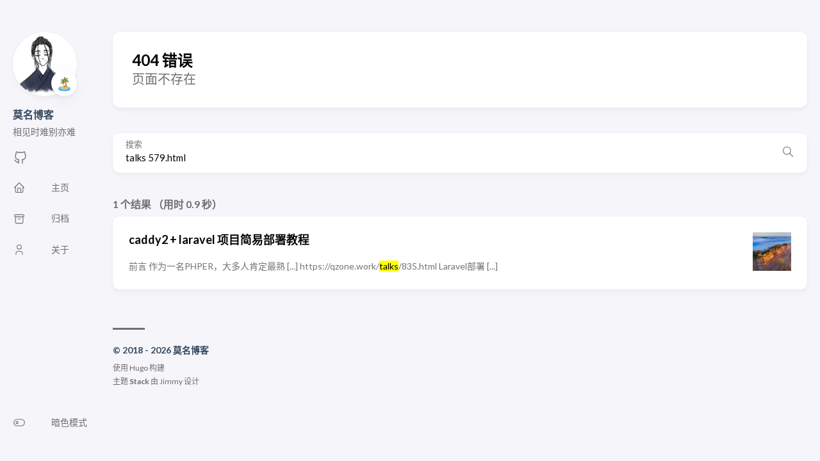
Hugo (138, 368)
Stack (139, 381)
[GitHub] (20, 161)
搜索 (134, 144)
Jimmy (171, 381)
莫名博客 (33, 114)
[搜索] (788, 153)
